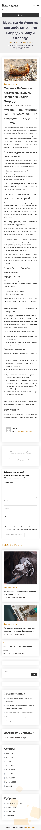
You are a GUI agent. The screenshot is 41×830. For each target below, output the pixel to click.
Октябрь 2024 (10, 778)
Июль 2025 (9, 754)
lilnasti (17, 105)
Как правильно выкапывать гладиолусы (18, 717)
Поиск (6, 672)
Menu (21, 15)
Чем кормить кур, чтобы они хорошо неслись (20, 459)
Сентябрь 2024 (11, 782)
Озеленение (10, 815)
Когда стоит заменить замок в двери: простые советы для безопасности (20, 707)
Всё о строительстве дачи (14, 803)
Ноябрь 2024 (10, 774)
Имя (6, 501)
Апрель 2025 (10, 766)
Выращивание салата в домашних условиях (19, 713)
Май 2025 (9, 762)
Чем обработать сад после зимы (16, 721)
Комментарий (9, 482)
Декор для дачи (10, 811)
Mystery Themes (30, 827)
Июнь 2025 (9, 758)
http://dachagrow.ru (25, 431)
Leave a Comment (26, 105)
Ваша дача (10, 5)
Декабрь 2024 (10, 770)
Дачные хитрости (10, 84)
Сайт (5, 516)
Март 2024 (9, 786)
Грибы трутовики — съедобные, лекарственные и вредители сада (20, 452)
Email (6, 509)
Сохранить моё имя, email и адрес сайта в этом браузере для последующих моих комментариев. (21, 528)
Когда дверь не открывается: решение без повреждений (19, 700)
